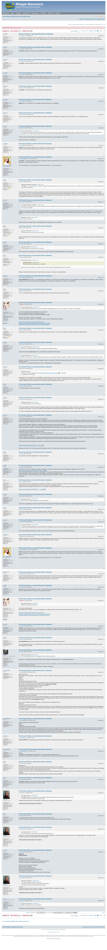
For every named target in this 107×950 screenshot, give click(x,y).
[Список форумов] (9, 6)
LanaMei (21, 467)
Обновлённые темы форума (53, 938)
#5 (103, 87)
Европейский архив (25, 16)
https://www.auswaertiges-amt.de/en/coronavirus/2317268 (32, 470)
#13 (103, 227)
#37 (103, 639)
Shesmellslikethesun (24, 158)
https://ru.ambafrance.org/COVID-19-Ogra (50, 373)
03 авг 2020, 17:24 (34, 260)
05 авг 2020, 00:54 (34, 524)
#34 (103, 587)
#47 (103, 829)
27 (7, 543)
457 (7, 616)
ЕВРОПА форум (16, 16)
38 (104, 30)
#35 (103, 600)
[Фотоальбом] (4, 323)
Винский (21, 304)
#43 (103, 763)
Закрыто (3, 30)
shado (21, 481)
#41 (103, 737)
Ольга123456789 (23, 672)
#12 (103, 201)
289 (11, 905)
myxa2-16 (22, 792)
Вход (103, 19)
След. (103, 912)
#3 (103, 61)
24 (7, 189)
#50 (103, 900)
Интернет (57, 13)
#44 (103, 779)
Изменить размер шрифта (103, 16)
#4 (103, 74)
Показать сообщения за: (31, 912)
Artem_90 (22, 127)
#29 (103, 509)
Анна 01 (21, 509)
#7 (103, 114)
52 (7, 488)
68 (10, 806)
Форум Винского (29, 4)
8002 (11, 662)
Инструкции (88, 19)
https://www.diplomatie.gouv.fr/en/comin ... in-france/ (30, 445)
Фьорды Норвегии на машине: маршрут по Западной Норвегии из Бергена (34, 323)
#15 (103, 257)
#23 (103, 399)
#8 (103, 127)
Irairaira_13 (22, 61)
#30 (103, 521)
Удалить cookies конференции (97, 927)
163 (11, 486)
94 (10, 805)
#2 (103, 48)
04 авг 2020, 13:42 (34, 499)
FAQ (93, 19)
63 (10, 171)
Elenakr (21, 243)
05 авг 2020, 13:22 (34, 654)
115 (11, 172)
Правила (81, 19)
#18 (103, 304)
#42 (103, 751)
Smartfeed (101, 16)
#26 (103, 467)
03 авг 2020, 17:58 (35, 307)
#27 (103, 481)
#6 (103, 101)
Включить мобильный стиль (53, 932)
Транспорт (51, 13)
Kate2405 (22, 48)
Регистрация (98, 19)
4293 (11, 316)
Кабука (21, 290)
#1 (103, 35)
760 (10, 661)
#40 (103, 720)
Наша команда (85, 927)
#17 (103, 290)
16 (10, 541)
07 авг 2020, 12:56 (35, 880)
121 (7, 318)
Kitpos (21, 181)
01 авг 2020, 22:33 (35, 130)
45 (7, 907)
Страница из (92, 30)
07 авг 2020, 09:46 (33, 795)
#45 (103, 792)
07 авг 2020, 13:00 (35, 903)
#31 (103, 536)
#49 (103, 877)
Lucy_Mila (22, 35)
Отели (12, 13)
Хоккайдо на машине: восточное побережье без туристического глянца (34, 324)
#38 (103, 651)
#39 (103, 672)
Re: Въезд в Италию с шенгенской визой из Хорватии (35, 47)
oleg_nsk (22, 900)
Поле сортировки (49, 912)
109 (10, 904)
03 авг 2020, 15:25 (39, 184)
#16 (103, 277)
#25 (103, 453)
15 (7, 174)
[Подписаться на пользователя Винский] (6, 323)
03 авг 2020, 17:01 (33, 246)
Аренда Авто (26, 13)
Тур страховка (35, 13)
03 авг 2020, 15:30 (33, 217)
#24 (103, 416)
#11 (103, 181)
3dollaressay (22, 536)
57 (10, 513)
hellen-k (21, 651)
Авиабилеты (6, 13)
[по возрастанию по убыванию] (70, 912)
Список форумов (7, 16)
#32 (103, 549)
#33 (103, 573)
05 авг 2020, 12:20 (34, 603)
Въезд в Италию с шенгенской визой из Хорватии (36, 34)
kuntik (21, 763)
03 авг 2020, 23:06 (34, 402)
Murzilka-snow (23, 573)
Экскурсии (43, 13)
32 (10, 40)
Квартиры (18, 13)
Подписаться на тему (26, 30)
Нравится (12, 30)
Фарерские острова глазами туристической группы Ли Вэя (31, 321)
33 (7, 808)
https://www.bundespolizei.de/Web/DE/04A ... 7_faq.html (31, 489)
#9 (103, 145)
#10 (103, 158)
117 (10, 612)
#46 (103, 815)
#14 (103, 243)
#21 (103, 368)
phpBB (51, 929)
